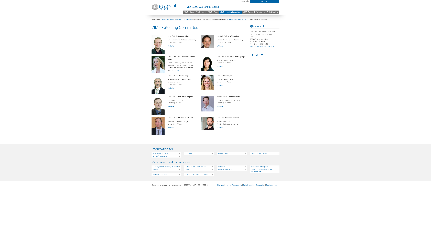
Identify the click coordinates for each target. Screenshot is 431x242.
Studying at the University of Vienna (166, 167)
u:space (155, 169)
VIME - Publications (271, 12)
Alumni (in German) (160, 156)
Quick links (264, 1)
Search (244, 1)
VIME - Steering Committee (230, 12)
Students (189, 153)
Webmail (221, 167)
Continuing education (259, 153)
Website (171, 46)
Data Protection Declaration (254, 185)
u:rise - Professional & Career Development (261, 170)
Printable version (272, 185)
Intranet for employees (259, 167)
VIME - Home (189, 12)
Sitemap (220, 185)
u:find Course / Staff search (196, 167)
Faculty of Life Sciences (184, 19)
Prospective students (160, 153)
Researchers (223, 153)
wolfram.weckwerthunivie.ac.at (262, 46)
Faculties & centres (160, 175)
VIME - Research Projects (252, 12)
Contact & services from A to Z (197, 175)
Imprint (228, 185)
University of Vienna (168, 19)
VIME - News (201, 12)
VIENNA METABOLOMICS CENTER (203, 7)
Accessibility (237, 185)
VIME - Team (213, 12)
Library (188, 169)
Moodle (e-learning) (225, 169)
